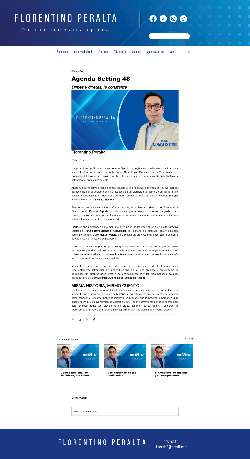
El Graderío (120, 52)
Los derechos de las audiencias (122, 374)
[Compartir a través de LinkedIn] (87, 319)
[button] (189, 52)
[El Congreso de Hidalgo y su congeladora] (172, 356)
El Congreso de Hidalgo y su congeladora (171, 374)
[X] (163, 18)
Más (171, 52)
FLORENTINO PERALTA (66, 18)
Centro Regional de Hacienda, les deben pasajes (75, 374)
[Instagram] (173, 18)
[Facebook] (153, 18)
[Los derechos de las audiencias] (125, 356)
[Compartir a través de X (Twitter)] (80, 319)
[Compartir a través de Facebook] (72, 319)
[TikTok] (183, 18)
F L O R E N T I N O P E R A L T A (102, 442)
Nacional (136, 52)
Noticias (103, 52)
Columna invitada (83, 52)
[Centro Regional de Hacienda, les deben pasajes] (78, 356)
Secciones (62, 52)
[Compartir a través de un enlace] (94, 319)
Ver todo (189, 339)
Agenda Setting (155, 52)
